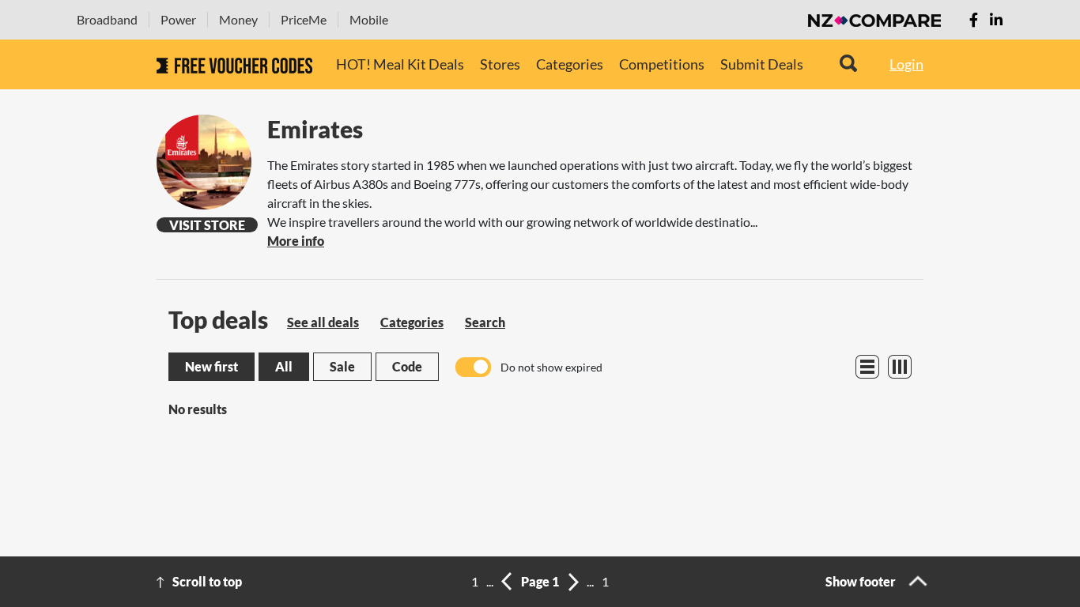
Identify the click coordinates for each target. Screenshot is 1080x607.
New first (211, 366)
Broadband (107, 19)
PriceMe (304, 19)
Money (238, 19)
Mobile (368, 19)
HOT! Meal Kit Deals (400, 64)
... (489, 581)
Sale (342, 366)
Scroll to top (207, 581)
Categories (569, 64)
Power (178, 19)
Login (906, 64)
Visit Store (207, 224)
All (284, 366)
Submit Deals (761, 64)
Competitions (661, 64)
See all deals (323, 322)
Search (485, 322)
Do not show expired (551, 367)
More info (295, 240)
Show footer (860, 581)
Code (407, 366)
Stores (500, 64)
